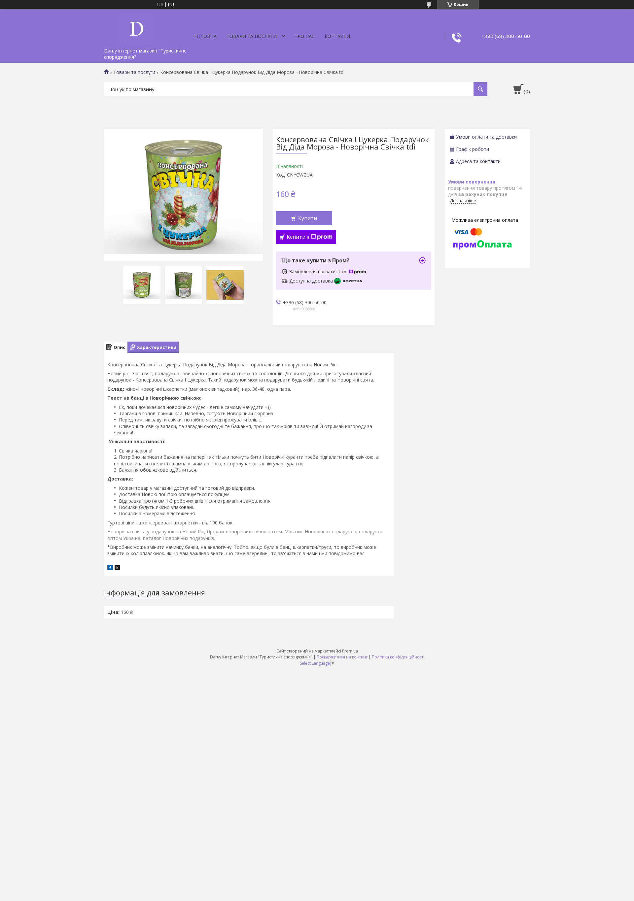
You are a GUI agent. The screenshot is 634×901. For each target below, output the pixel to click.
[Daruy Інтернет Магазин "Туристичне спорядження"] (137, 27)
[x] (117, 568)
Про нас (304, 36)
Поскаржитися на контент (342, 657)
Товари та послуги (252, 36)
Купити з (298, 237)
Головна (205, 36)
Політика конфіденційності (398, 657)
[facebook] (110, 568)
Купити (307, 218)
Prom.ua (350, 651)
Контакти (337, 36)
